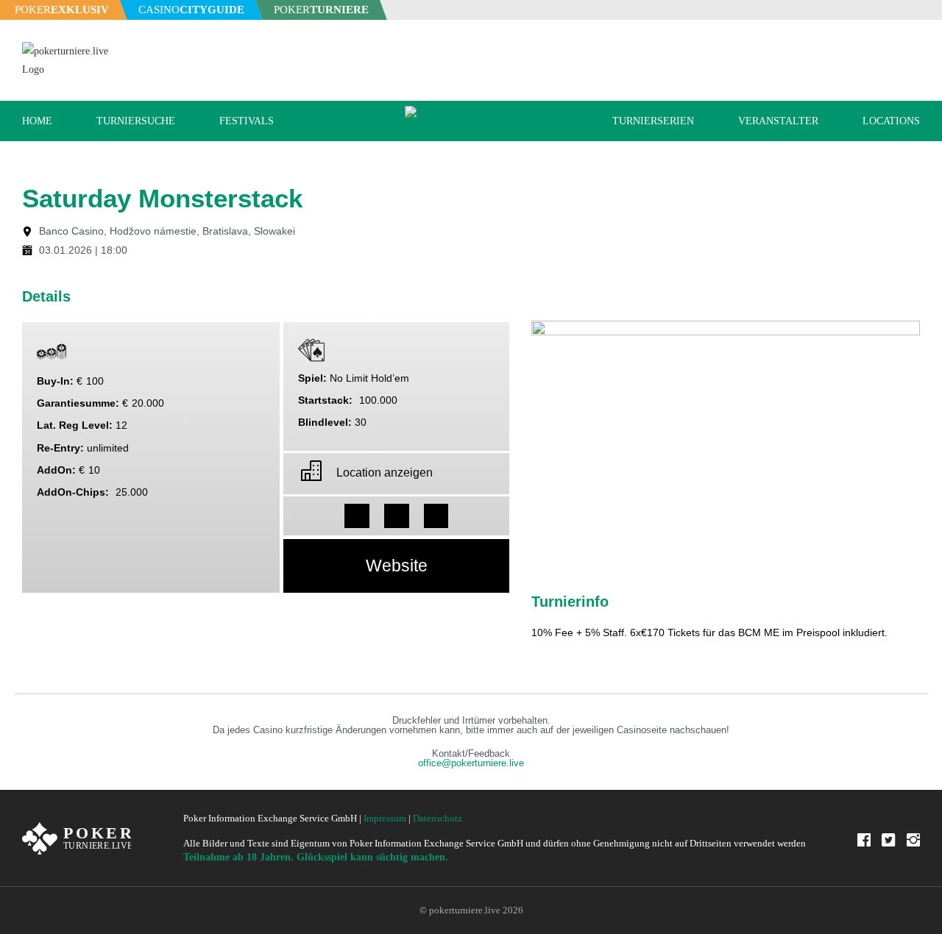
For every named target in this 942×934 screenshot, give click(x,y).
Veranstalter (778, 120)
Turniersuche (135, 120)
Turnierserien (653, 120)
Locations (891, 120)
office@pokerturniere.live (471, 763)
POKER (62, 9)
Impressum (385, 818)
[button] (356, 516)
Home (37, 120)
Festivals (246, 120)
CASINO (191, 9)
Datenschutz (437, 818)
